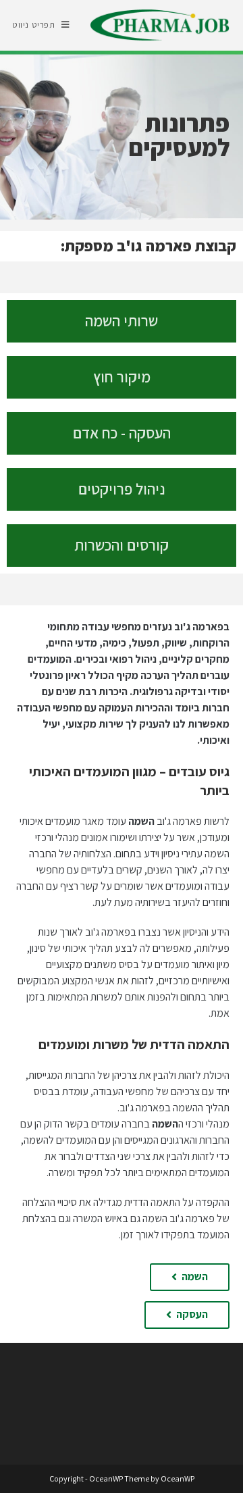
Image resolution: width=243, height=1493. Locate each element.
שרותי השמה (121, 321)
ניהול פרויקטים (121, 489)
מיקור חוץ (122, 377)
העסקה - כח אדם (122, 433)
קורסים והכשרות (121, 545)
